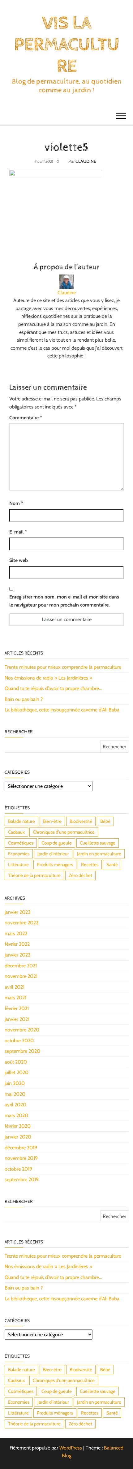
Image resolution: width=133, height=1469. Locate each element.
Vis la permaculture (66, 44)
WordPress (70, 1448)
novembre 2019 (21, 1158)
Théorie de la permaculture (34, 875)
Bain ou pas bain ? (24, 699)
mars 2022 (16, 933)
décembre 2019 (21, 1148)
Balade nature (21, 821)
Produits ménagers (55, 864)
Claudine (85, 161)
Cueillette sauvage (97, 843)
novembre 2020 (22, 1030)
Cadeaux (16, 832)
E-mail (18, 532)
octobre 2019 (18, 1169)
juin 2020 (15, 1083)
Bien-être (52, 821)
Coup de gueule (56, 843)
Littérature (18, 864)
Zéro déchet (80, 875)
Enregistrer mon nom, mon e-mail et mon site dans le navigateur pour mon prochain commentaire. (64, 601)
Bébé (105, 821)
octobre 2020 (19, 1040)
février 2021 (17, 1008)
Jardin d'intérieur (53, 854)
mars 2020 (16, 1115)
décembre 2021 (21, 966)
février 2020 (18, 1126)
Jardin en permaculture (99, 854)
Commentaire (25, 418)
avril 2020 (15, 1105)
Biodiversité (81, 821)
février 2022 (17, 944)
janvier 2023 (18, 912)
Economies (18, 854)
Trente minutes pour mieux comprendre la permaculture (63, 667)
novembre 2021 (21, 976)
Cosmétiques (20, 843)
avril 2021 (14, 987)
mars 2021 (15, 997)
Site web (18, 560)
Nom (16, 503)
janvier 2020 (18, 1137)
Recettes (89, 864)
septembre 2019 (22, 1179)
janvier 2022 (17, 955)
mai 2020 (15, 1094)
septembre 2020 (22, 1051)
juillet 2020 (16, 1072)
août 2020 (16, 1062)
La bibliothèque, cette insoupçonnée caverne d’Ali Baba (62, 710)
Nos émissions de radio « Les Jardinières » (48, 678)
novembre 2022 (21, 923)
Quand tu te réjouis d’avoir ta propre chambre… (53, 688)
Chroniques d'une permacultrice (64, 832)
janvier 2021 (17, 1019)
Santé (112, 864)
